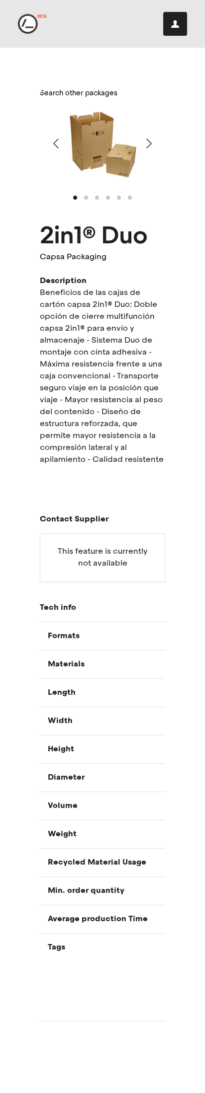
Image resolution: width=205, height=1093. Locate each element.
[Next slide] (148, 143)
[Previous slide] (57, 143)
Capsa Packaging (73, 257)
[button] (75, 197)
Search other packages (78, 93)
